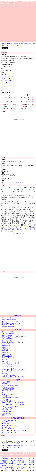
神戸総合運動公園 (7, 356)
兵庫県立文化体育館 (8, 342)
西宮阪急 (4, 396)
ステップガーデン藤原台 (9, 319)
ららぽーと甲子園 (7, 404)
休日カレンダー (21, 464)
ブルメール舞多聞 (7, 364)
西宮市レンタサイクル (8, 415)
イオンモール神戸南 (8, 333)
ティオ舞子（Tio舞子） (8, 375)
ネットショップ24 (6, 80)
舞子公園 (4, 373)
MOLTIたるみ (6, 361)
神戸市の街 (12, 458)
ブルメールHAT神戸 (8, 428)
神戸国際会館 (6, 423)
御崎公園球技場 (6, 337)
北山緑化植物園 (6, 411)
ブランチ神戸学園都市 (8, 368)
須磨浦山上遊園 (6, 354)
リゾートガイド (21, 468)
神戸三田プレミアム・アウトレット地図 (13, 182)
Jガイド (31, 468)
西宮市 (18, 380)
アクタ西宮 (5, 399)
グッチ (3, 84)
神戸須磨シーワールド (8, 351)
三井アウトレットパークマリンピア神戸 (14, 430)
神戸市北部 (27, 43)
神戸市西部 (17, 329)
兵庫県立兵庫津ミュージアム (10, 335)
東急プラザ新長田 (7, 338)
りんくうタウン (15, 229)
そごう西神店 (20, 377)
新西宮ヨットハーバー (8, 390)
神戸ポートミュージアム (9, 425)
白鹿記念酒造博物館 (8, 389)
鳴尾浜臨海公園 (6, 409)
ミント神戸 (5, 422)
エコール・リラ (6, 318)
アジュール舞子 (6, 371)
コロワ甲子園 (6, 403)
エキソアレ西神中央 (8, 377)
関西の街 (31, 458)
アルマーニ (4, 82)
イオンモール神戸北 (8, 325)
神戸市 (21, 43)
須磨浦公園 (5, 352)
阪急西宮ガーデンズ (8, 394)
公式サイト (4, 74)
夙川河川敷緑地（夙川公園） (10, 385)
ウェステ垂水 (6, 363)
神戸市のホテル (5, 78)
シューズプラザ (6, 340)
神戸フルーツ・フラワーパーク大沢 (12, 321)
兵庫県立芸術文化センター (10, 397)
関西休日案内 (6, 43)
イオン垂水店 (15, 363)
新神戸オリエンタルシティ (10, 420)
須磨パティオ (6, 347)
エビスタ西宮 (6, 382)
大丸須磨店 (5, 349)
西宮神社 (4, 383)
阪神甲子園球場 (6, 401)
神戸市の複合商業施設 (18, 418)
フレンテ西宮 (6, 392)
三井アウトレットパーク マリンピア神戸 (14, 370)
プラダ (3, 86)
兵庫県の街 (21, 458)
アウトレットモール (7, 76)
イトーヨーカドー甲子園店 (10, 406)
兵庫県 (16, 43)
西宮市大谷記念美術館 (8, 387)
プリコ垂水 (5, 359)
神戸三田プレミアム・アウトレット (12, 323)
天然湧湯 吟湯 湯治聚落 (9, 326)
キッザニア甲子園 (19, 404)
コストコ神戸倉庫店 (8, 366)
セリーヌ (3, 90)
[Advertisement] (18, 23)
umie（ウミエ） (6, 427)
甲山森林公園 (6, 413)
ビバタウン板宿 (6, 344)
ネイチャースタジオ (8, 331)
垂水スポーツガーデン (8, 357)
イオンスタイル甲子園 (17, 403)
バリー (3, 88)
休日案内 (31, 464)
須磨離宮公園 (6, 345)
